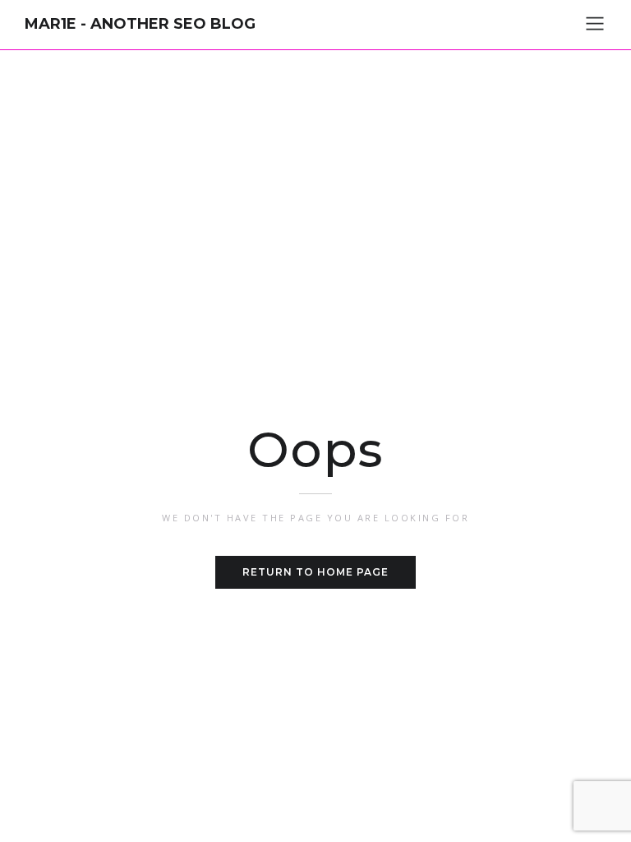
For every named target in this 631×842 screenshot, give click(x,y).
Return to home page (315, 572)
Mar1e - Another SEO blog (140, 24)
